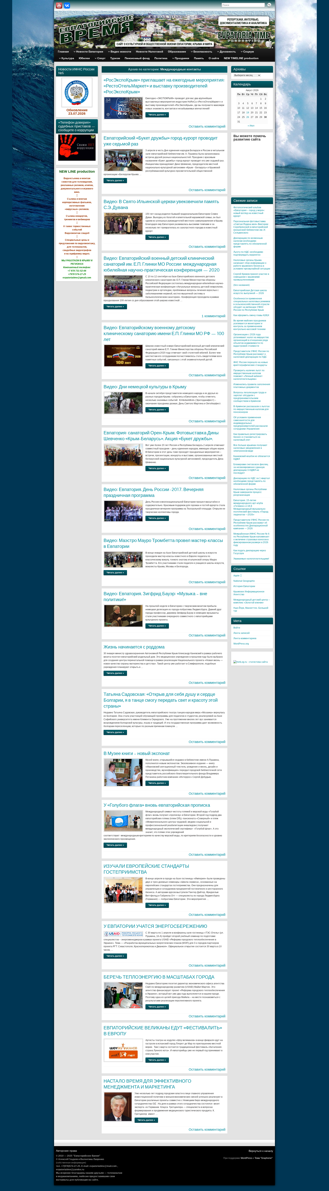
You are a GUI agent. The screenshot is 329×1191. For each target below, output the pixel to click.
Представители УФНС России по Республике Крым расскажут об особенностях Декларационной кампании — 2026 (251, 524)
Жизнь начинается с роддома (134, 647)
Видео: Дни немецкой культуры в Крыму (145, 387)
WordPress (246, 1158)
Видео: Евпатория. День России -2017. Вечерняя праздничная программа (154, 492)
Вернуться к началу (261, 1150)
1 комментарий (213, 316)
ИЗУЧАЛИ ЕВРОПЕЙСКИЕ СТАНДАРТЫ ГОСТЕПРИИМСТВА (146, 869)
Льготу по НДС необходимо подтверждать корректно (248, 253)
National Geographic (244, 581)
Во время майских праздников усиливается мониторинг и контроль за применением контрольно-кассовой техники (249, 325)
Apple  (237, 575)
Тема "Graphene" (263, 1158)
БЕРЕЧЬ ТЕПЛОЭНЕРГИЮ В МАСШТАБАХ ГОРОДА (159, 977)
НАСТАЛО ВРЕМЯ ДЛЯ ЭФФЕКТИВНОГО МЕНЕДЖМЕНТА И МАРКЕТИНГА (147, 1084)
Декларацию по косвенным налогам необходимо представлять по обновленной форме (250, 242)
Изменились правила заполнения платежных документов (251, 386)
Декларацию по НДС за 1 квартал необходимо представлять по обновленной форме (251, 481)
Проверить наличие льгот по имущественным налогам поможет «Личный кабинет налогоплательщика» (248, 374)
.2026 (81, 113)
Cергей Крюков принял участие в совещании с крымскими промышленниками (251, 277)
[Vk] (67, 5)
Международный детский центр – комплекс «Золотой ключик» (251, 601)
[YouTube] (59, 5)
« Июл (251, 125)
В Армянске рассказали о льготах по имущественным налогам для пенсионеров (251, 409)
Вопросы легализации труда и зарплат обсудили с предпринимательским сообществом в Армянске (249, 396)
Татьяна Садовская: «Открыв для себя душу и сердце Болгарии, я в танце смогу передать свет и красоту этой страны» (161, 700)
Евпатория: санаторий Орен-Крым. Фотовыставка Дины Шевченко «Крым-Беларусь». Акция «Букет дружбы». (161, 436)
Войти (236, 627)
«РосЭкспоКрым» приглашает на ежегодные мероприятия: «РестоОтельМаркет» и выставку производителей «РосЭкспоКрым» (164, 86)
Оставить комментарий (207, 126)
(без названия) (241, 285)
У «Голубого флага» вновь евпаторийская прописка (157, 805)
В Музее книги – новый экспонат (137, 753)
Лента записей (241, 633)
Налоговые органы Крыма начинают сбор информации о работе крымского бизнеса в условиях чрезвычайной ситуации (251, 264)
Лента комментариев (244, 638)
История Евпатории (244, 586)
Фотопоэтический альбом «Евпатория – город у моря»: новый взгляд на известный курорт (249, 211)
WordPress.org (241, 643)
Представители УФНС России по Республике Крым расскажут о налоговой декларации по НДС (251, 354)
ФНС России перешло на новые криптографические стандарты (250, 363)
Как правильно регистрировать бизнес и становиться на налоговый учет (250, 437)
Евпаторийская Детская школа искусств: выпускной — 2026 (250, 292)
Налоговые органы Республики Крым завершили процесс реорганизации (250, 492)
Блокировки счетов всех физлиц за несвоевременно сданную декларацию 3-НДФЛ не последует (250, 468)
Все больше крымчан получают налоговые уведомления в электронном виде (250, 448)
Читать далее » (157, 114)
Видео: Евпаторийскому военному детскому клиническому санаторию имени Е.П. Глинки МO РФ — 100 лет (164, 333)
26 (247, 117)
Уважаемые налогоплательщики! (251, 558)
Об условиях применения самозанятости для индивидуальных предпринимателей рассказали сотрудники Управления (250, 423)
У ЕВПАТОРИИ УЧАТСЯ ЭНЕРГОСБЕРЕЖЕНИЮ (155, 926)
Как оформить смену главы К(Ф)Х (251, 315)
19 (247, 112)
